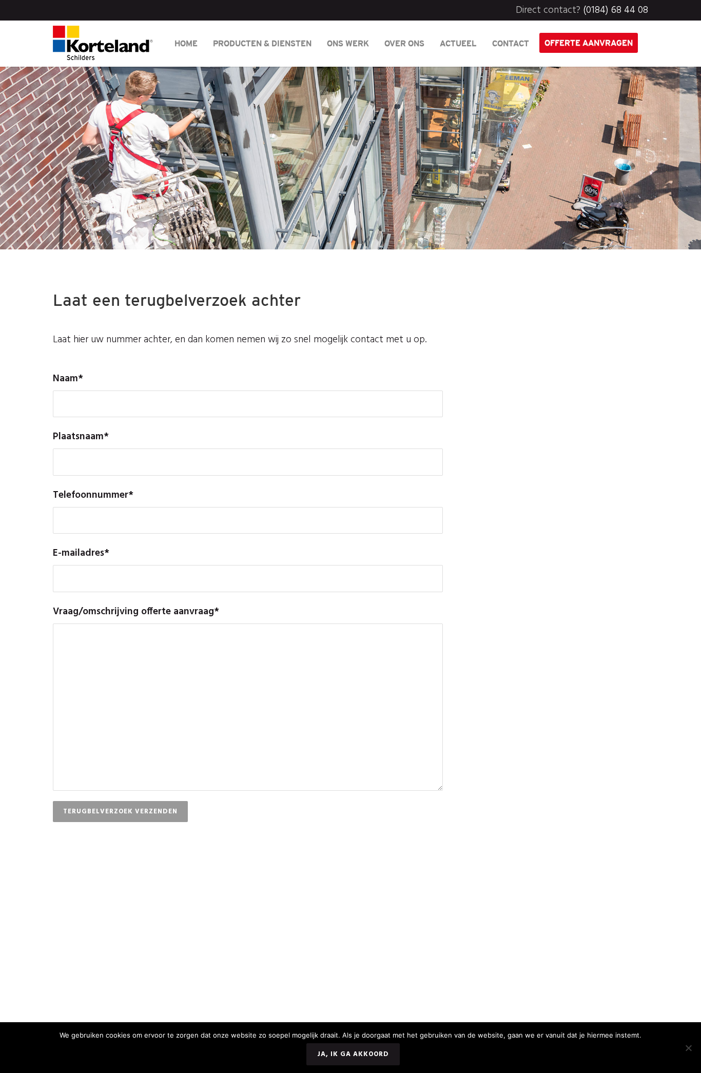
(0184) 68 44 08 (615, 10)
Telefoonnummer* (93, 495)
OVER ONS (404, 43)
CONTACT (510, 43)
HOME (186, 43)
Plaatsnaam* (81, 436)
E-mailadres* (81, 553)
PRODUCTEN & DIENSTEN (262, 43)
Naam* (68, 378)
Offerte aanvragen (588, 42)
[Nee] (688, 1048)
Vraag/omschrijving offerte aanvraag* (136, 611)
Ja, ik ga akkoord (353, 1054)
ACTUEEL (458, 43)
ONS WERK (348, 43)
